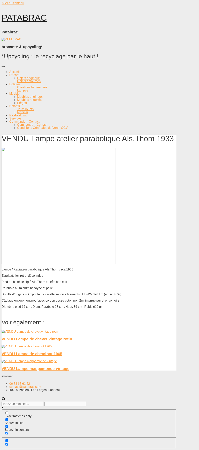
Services (15, 118)
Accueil (14, 71)
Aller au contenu (13, 3)
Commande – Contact (32, 124)
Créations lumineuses (32, 87)
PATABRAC (24, 18)
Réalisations (18, 115)
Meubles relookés (29, 99)
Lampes (22, 90)
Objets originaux (28, 78)
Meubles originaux (30, 96)
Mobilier (22, 112)
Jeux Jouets (25, 109)
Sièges (22, 103)
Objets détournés (29, 81)
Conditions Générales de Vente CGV (42, 127)
